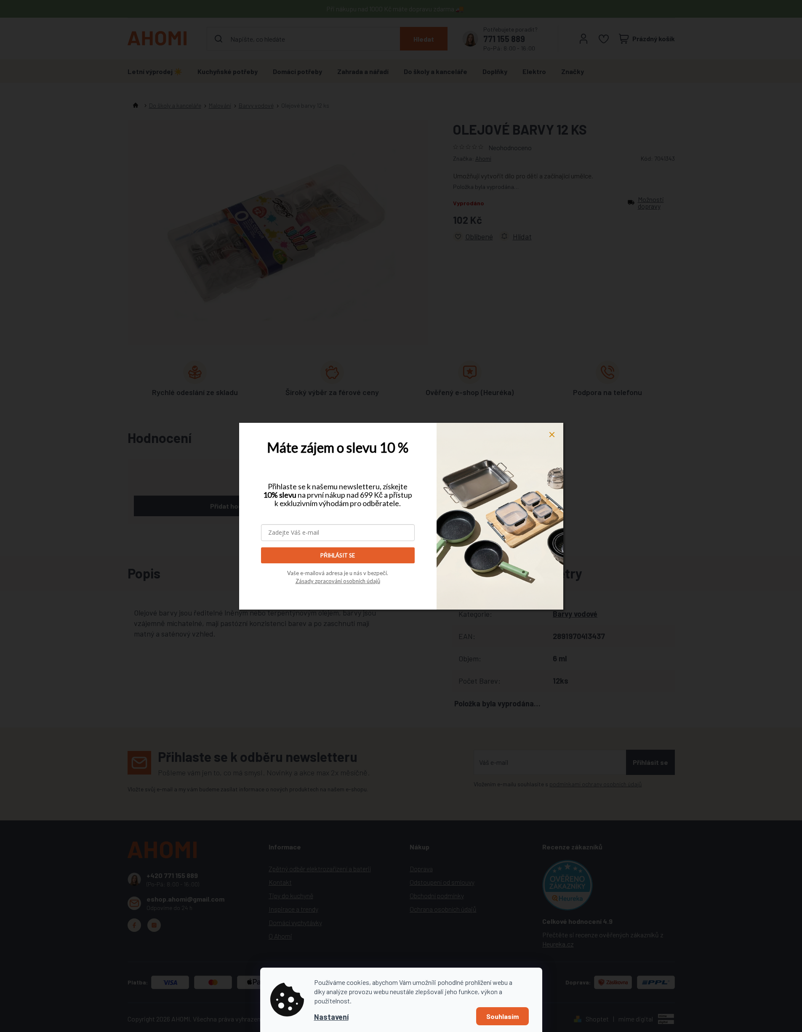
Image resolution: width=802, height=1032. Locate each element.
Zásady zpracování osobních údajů (338, 581)
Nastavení (331, 1016)
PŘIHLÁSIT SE (337, 555)
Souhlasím (502, 1016)
